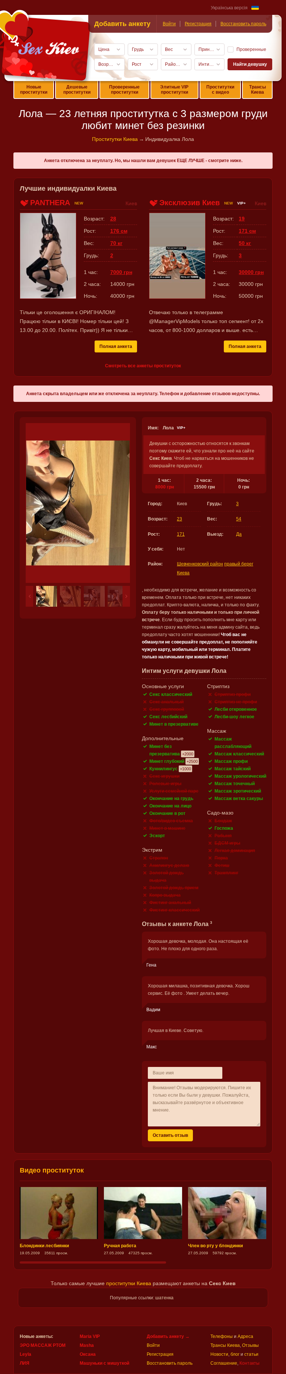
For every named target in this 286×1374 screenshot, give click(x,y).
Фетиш (221, 865)
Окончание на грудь (171, 798)
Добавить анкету (122, 24)
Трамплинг (226, 872)
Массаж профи (231, 761)
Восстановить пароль (243, 23)
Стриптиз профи (232, 694)
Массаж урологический (240, 776)
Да (239, 534)
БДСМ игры (227, 843)
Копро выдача (165, 895)
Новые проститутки (33, 89)
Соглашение (223, 1363)
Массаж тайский (232, 768)
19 (242, 219)
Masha (87, 1345)
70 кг (116, 243)
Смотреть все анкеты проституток (143, 365)
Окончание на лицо (170, 806)
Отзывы (250, 1345)
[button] (29, 596)
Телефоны (221, 1336)
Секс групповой (166, 709)
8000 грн (164, 487)
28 (113, 219)
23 (179, 519)
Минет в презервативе (173, 724)
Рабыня (223, 835)
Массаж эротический (237, 791)
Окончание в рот (167, 813)
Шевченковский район (200, 564)
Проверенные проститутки (124, 89)
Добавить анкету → (168, 1336)
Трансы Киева (257, 89)
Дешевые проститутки (76, 89)
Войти (169, 23)
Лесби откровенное (235, 709)
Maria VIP (90, 1336)
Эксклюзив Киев (189, 202)
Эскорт (157, 835)
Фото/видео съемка (171, 820)
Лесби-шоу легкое (234, 716)
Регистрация (198, 23)
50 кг (245, 243)
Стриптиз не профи (235, 701)
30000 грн (251, 272)
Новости (219, 1354)
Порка (221, 858)
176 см (118, 231)
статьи (251, 1354)
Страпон (158, 858)
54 (238, 519)
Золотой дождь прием (173, 887)
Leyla (25, 1354)
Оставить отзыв (170, 1135)
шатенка (164, 1297)
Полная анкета (115, 346)
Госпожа (223, 828)
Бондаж (223, 820)
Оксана (88, 1354)
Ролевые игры (165, 783)
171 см (247, 231)
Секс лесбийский (168, 716)
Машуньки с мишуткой (104, 1363)
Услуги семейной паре (173, 791)
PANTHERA (50, 202)
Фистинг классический (174, 910)
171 (181, 534)
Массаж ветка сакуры (238, 798)
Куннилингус (163, 768)
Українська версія (229, 7)
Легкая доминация (234, 850)
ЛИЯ (24, 1363)
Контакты (249, 1363)
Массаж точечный (234, 783)
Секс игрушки (164, 776)
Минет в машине (167, 828)
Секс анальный (166, 701)
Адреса (245, 1336)
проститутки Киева (128, 1283)
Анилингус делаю (169, 865)
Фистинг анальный (170, 902)
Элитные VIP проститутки (174, 89)
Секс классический (170, 694)
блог (235, 1354)
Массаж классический (239, 754)
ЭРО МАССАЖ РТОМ (43, 1345)
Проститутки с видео (220, 89)
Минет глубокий (166, 761)
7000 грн (121, 272)
